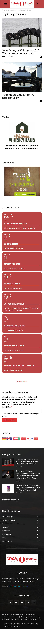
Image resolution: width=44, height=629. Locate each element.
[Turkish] (36, 438)
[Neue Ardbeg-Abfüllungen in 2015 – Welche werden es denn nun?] (22, 32)
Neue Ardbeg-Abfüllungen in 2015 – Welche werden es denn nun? (21, 52)
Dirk (3, 56)
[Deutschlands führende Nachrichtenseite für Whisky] (22, 4)
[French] (12, 438)
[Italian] (20, 438)
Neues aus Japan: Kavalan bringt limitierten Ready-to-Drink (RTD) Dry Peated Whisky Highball (28, 488)
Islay (4, 46)
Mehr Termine (22, 381)
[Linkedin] (22, 602)
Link (4, 416)
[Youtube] (33, 602)
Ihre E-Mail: (7, 407)
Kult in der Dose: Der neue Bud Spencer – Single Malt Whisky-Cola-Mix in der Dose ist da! (27, 461)
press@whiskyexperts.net (18, 586)
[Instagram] (16, 602)
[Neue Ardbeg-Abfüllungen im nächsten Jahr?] (22, 77)
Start (3, 10)
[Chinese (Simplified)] (24, 438)
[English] (8, 438)
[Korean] (32, 438)
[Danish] (16, 438)
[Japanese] (28, 438)
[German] (4, 438)
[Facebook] (10, 602)
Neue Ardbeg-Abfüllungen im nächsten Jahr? (18, 96)
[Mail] (27, 602)
